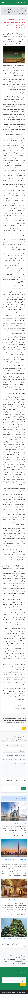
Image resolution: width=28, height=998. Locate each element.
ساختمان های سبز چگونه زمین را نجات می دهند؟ (15, 938)
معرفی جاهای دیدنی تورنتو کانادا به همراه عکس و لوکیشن (15, 860)
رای (24, 729)
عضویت (23, 985)
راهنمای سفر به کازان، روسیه (20, 823)
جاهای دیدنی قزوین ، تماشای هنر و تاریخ (17, 900)
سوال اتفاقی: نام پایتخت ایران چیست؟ (16, 780)
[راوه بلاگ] (21, 2)
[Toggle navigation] (3, 2)
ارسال (23, 788)
